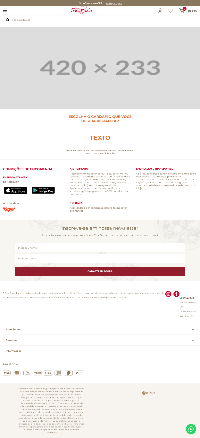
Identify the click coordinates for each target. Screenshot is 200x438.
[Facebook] (176, 304)
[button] (100, 3)
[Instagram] (168, 304)
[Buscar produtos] (7, 19)
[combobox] (100, 19)
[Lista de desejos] (170, 11)
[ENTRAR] (159, 11)
